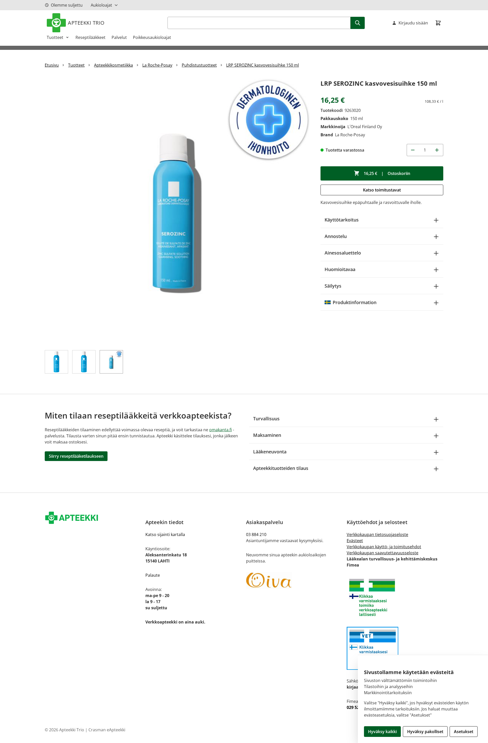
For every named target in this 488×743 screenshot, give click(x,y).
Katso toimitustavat (382, 190)
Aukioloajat (101, 5)
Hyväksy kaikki (382, 731)
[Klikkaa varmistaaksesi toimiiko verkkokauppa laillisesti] (395, 597)
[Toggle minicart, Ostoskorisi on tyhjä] (438, 23)
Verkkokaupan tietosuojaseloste (377, 534)
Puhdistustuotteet (199, 65)
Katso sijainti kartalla (165, 534)
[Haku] (357, 23)
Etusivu (52, 65)
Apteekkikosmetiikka (113, 65)
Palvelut (119, 37)
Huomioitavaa (340, 269)
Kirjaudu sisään (413, 23)
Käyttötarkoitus (342, 220)
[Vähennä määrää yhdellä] (413, 150)
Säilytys (333, 286)
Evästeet (355, 540)
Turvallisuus (266, 418)
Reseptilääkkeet (90, 37)
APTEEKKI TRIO (86, 22)
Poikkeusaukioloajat (152, 37)
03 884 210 (256, 534)
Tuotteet (55, 37)
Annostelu (336, 236)
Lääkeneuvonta (269, 452)
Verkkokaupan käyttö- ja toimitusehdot (384, 546)
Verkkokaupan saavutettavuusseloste (382, 553)
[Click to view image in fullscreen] (177, 211)
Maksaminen (267, 435)
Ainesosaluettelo (343, 253)
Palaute (152, 575)
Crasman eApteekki (106, 730)
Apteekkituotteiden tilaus (280, 468)
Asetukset (463, 731)
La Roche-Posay (157, 65)
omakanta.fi (220, 430)
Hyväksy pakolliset (425, 731)
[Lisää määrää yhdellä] (437, 150)
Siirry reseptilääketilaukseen (76, 456)
